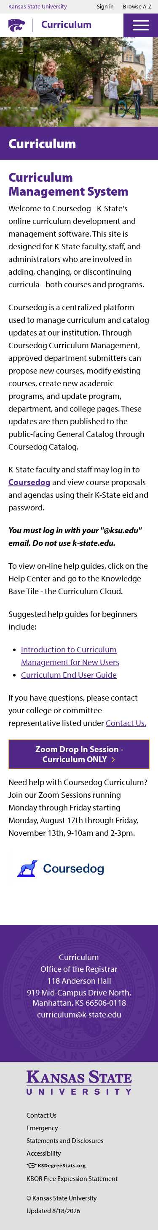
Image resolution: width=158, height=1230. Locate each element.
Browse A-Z (137, 6)
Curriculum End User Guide (69, 675)
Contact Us (41, 1115)
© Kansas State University (62, 1198)
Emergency (42, 1128)
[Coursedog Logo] (60, 867)
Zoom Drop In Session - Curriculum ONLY (79, 754)
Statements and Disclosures (65, 1141)
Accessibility (44, 1153)
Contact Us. (126, 723)
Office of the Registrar (79, 969)
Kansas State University (37, 6)
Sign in (105, 6)
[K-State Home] (16, 25)
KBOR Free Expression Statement (72, 1179)
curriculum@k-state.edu (79, 1014)
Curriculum (66, 24)
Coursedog (29, 482)
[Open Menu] (140, 25)
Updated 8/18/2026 (53, 1211)
